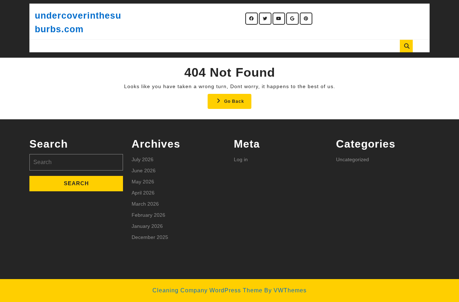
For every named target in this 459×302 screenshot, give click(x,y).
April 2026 (143, 193)
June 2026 (144, 170)
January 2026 (147, 226)
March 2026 (145, 204)
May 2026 (143, 181)
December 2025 (150, 237)
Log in (241, 159)
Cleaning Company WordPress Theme (207, 290)
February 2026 (148, 215)
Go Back (237, 103)
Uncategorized (352, 159)
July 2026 (142, 159)
